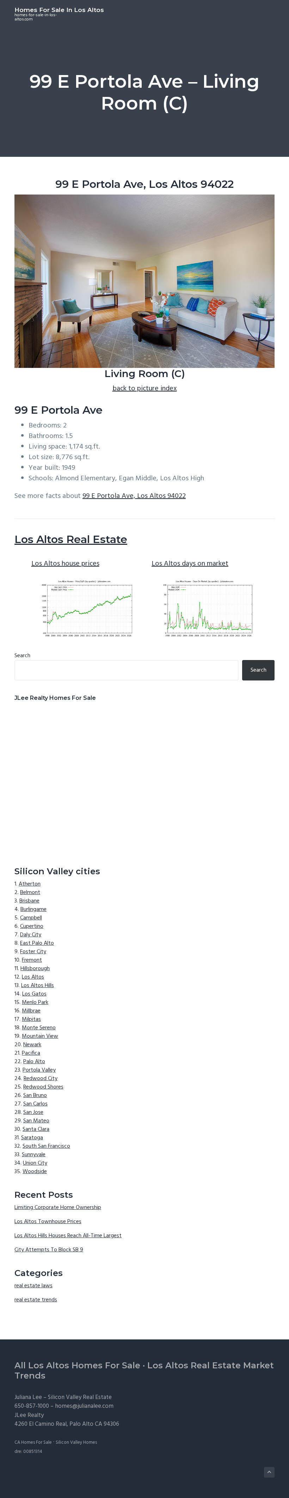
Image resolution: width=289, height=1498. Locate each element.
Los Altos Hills (37, 985)
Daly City (30, 934)
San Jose (33, 1112)
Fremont (32, 960)
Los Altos (33, 977)
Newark (32, 1044)
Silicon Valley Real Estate (80, 1397)
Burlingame (33, 909)
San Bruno (35, 1095)
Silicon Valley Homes (76, 1442)
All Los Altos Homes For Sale (77, 1365)
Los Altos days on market (190, 563)
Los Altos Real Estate (70, 539)
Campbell (31, 918)
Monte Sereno (39, 1027)
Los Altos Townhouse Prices (47, 1221)
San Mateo (36, 1121)
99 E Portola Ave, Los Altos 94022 (134, 496)
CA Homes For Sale (33, 1442)
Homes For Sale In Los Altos (59, 9)
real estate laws (33, 1285)
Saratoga (32, 1137)
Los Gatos (34, 994)
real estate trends (35, 1300)
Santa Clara (36, 1129)
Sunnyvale (33, 1154)
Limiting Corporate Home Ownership (57, 1207)
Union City (35, 1163)
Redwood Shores (43, 1087)
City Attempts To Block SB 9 (48, 1250)
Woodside (35, 1171)
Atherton (30, 884)
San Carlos (35, 1104)
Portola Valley (39, 1070)
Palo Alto (34, 1061)
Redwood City (40, 1078)
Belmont (30, 892)
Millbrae (31, 1011)
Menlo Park (35, 1002)
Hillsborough (35, 968)
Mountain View (40, 1036)
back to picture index (144, 388)
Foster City (33, 951)
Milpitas (31, 1019)
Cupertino (31, 926)
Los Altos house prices (65, 563)
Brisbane (29, 901)
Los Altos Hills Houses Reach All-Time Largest (68, 1235)
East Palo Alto (37, 943)
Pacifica (31, 1053)
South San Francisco (46, 1146)
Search (22, 655)
